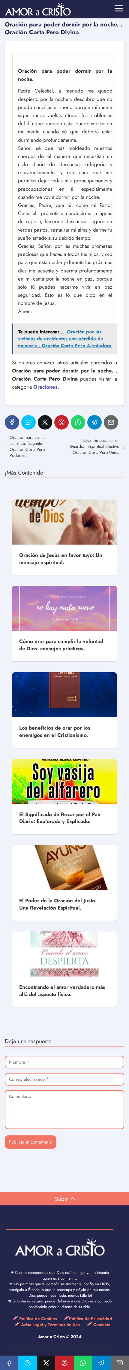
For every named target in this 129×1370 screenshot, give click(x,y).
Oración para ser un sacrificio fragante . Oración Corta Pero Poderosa (28, 446)
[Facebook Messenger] (28, 422)
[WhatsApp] (78, 422)
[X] (45, 422)
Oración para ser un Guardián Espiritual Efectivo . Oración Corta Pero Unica (94, 446)
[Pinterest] (61, 422)
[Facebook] (12, 422)
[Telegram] (94, 422)
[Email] (111, 422)
